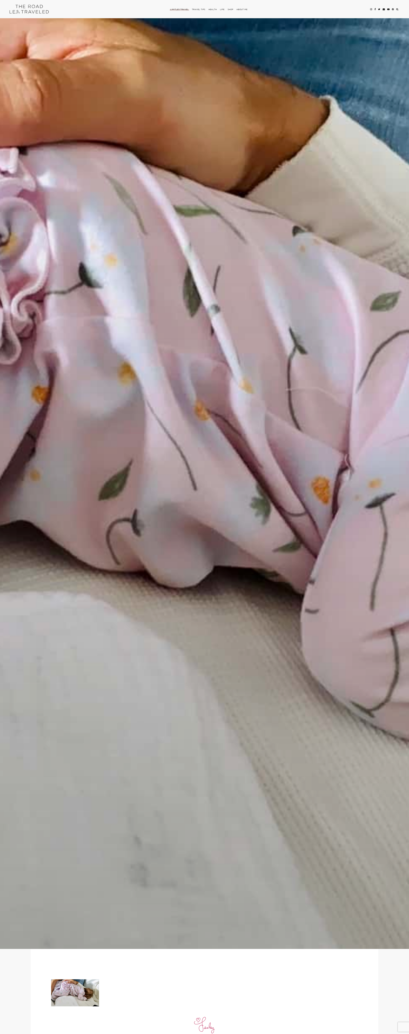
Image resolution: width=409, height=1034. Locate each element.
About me (241, 9)
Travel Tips (198, 9)
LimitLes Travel (179, 9)
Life (222, 9)
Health (212, 9)
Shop (230, 9)
